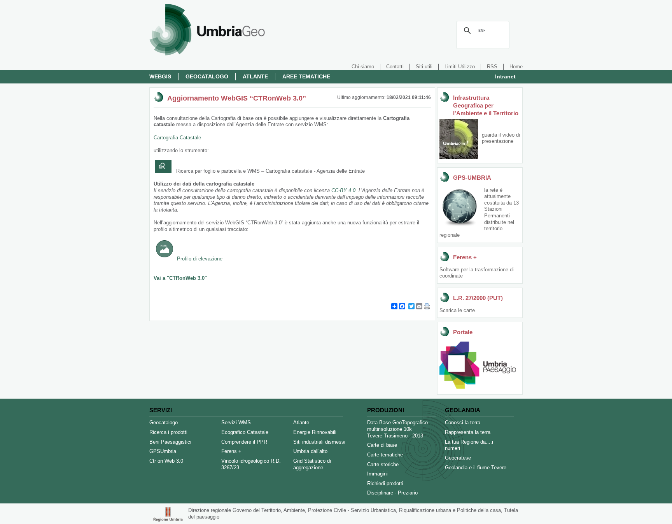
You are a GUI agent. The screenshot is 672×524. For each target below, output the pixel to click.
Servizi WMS (236, 422)
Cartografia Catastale (177, 138)
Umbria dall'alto (310, 451)
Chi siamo (363, 66)
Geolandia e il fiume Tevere (475, 467)
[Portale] (477, 389)
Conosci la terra (462, 422)
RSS (492, 66)
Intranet (505, 76)
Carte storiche (383, 464)
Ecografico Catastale (244, 432)
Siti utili (424, 66)
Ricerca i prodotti (168, 432)
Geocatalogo (207, 76)
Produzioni (385, 410)
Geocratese (458, 458)
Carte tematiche (385, 455)
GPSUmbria (162, 451)
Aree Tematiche (306, 76)
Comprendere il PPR (244, 442)
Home (516, 66)
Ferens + (465, 257)
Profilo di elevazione (199, 259)
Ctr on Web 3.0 (166, 461)
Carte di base (382, 445)
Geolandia (462, 410)
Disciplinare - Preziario (392, 493)
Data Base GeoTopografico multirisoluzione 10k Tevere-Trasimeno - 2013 (397, 429)
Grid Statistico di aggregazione (312, 464)
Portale (462, 332)
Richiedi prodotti (385, 483)
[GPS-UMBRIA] (459, 226)
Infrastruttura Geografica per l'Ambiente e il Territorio (485, 105)
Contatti (395, 66)
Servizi (160, 410)
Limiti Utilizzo (459, 66)
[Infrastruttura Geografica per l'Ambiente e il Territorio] (458, 157)
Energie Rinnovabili (314, 432)
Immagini (377, 474)
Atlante (255, 76)
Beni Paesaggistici (170, 442)
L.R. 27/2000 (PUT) (478, 298)
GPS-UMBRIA (472, 177)
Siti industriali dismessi (319, 442)
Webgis (160, 76)
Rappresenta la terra (467, 432)
